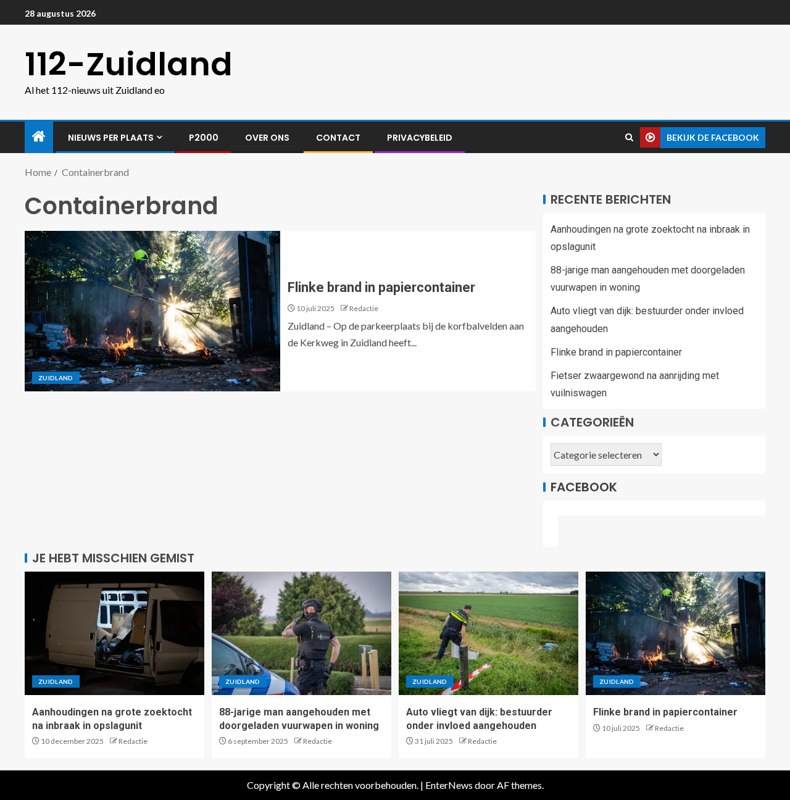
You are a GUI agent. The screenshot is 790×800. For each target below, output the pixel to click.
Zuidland (55, 377)
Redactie (363, 308)
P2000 (203, 137)
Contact (338, 137)
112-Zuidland (129, 63)
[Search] (629, 137)
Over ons (267, 137)
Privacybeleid (419, 137)
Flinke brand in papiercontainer (381, 287)
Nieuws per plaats (111, 137)
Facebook (584, 487)
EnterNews (449, 785)
